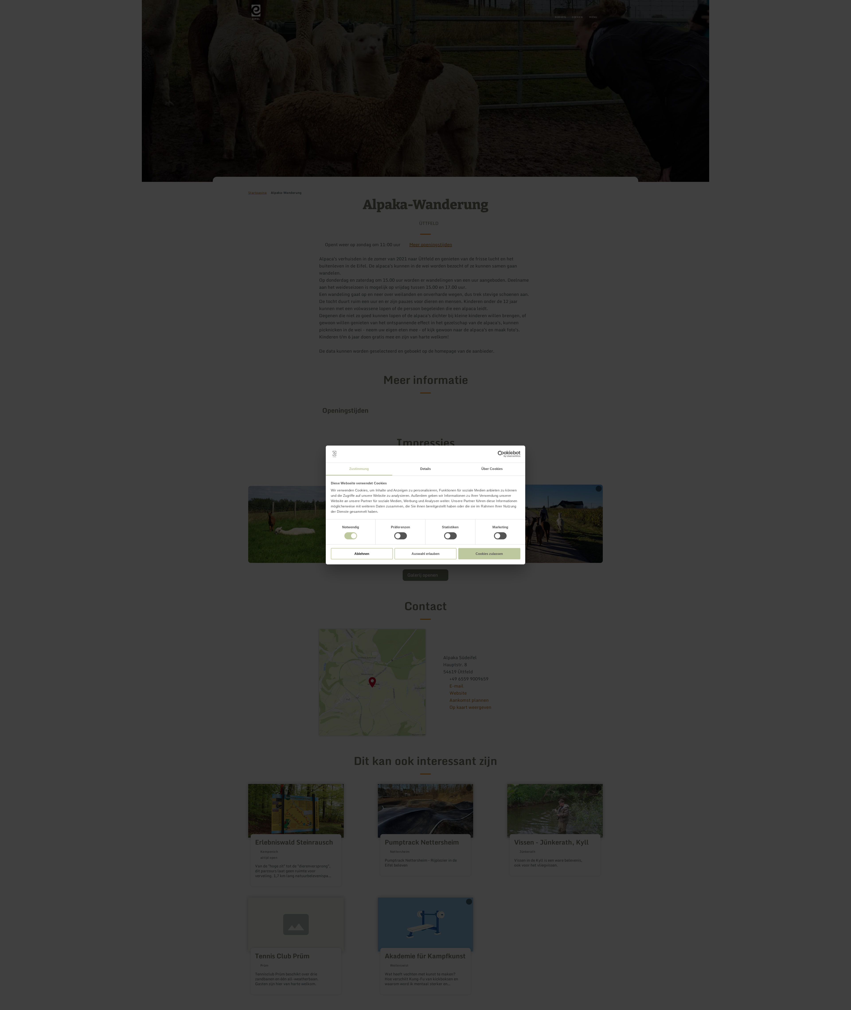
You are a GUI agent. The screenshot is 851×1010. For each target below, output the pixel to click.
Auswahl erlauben (425, 554)
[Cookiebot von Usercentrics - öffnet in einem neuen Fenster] (501, 454)
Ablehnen (361, 554)
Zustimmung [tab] (359, 469)
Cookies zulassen (489, 554)
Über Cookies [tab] (492, 469)
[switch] (400, 535)
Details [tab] (425, 469)
